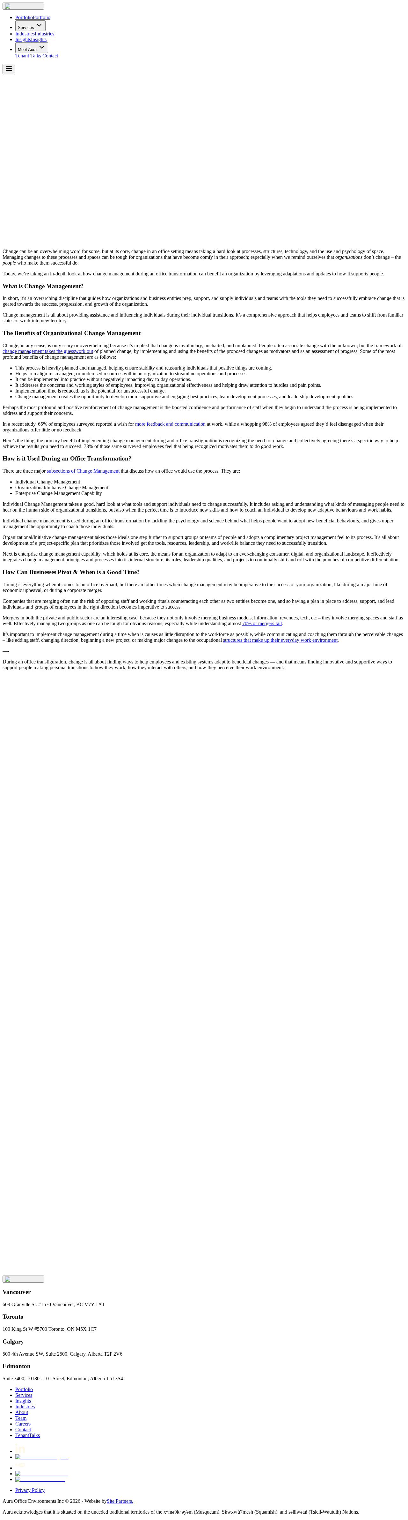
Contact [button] (50, 55)
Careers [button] (23, 1423)
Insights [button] (23, 1401)
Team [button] (20, 1418)
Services (26, 27)
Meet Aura (27, 49)
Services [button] (23, 1395)
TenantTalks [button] (27, 1435)
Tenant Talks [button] (28, 55)
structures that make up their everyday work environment (280, 640)
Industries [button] (25, 1406)
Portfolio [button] (24, 1389)
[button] (23, 6)
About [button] (21, 1412)
